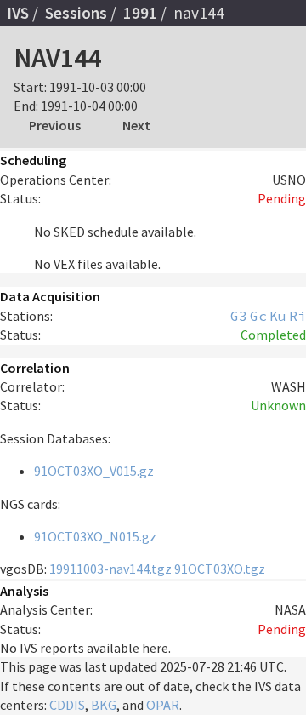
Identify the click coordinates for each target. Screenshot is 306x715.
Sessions (76, 13)
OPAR (162, 704)
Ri (297, 315)
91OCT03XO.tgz (219, 568)
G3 (238, 315)
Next (136, 125)
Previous (55, 125)
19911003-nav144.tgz (110, 568)
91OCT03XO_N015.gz (95, 536)
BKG (103, 704)
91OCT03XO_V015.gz (94, 470)
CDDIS (67, 704)
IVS (18, 13)
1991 (140, 13)
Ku (277, 315)
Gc (258, 315)
